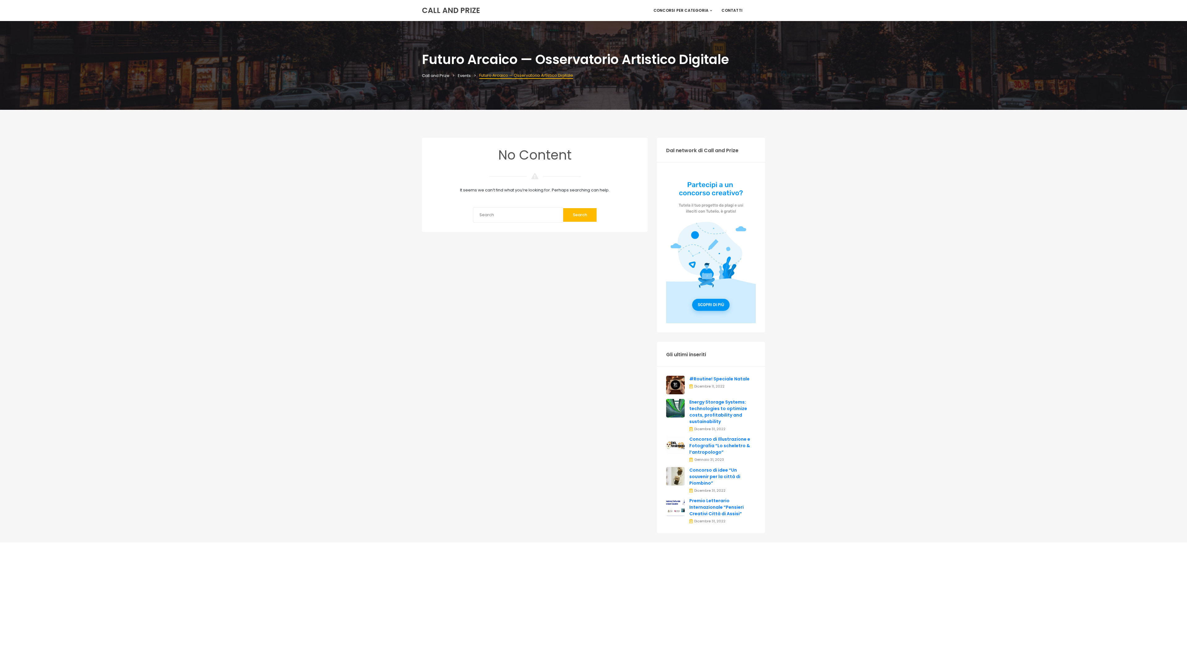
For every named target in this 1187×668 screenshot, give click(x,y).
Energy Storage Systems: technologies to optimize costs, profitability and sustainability (718, 412)
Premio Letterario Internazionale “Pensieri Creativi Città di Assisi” (716, 507)
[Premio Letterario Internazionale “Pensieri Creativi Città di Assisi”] (675, 507)
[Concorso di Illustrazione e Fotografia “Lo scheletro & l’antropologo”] (675, 445)
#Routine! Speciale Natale (719, 379)
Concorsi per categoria (680, 10)
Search (580, 215)
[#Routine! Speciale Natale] (675, 385)
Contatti (731, 10)
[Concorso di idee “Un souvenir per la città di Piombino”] (675, 476)
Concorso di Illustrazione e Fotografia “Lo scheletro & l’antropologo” (719, 445)
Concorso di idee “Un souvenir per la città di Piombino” (714, 476)
